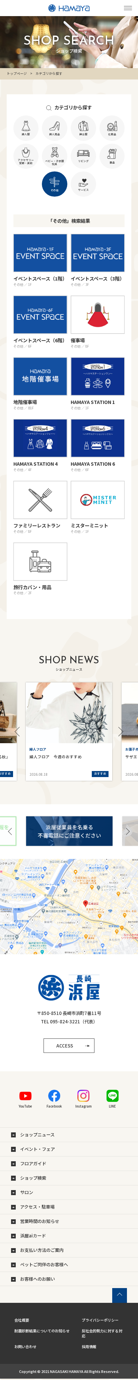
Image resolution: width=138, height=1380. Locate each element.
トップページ (17, 73)
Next (119, 731)
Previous (19, 731)
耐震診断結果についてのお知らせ (42, 1330)
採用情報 (89, 1346)
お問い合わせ (25, 1346)
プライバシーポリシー (100, 1320)
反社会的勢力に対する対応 (102, 1333)
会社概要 (21, 1320)
